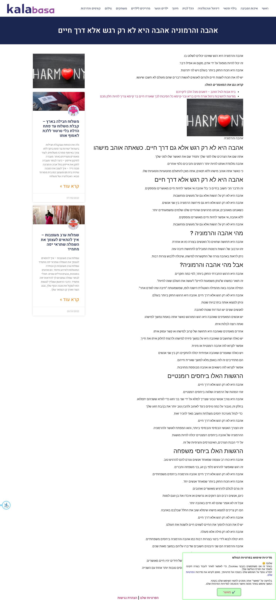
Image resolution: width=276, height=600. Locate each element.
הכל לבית (188, 8)
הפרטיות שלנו (149, 598)
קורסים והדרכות (91, 8)
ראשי (265, 8)
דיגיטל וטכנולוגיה (208, 8)
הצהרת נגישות (127, 598)
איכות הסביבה (249, 8)
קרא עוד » (69, 186)
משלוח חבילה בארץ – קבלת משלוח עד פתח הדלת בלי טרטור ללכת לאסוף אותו (60, 129)
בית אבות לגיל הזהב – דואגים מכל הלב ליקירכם (206, 92)
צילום (108, 8)
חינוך (175, 8)
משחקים (121, 8)
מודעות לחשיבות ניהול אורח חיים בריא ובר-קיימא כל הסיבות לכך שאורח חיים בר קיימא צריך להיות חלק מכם (168, 96)
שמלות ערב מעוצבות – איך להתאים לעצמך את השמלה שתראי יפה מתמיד (60, 242)
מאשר (229, 592)
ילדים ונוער (161, 8)
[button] (5, 505)
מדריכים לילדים (140, 8)
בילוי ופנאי (230, 8)
